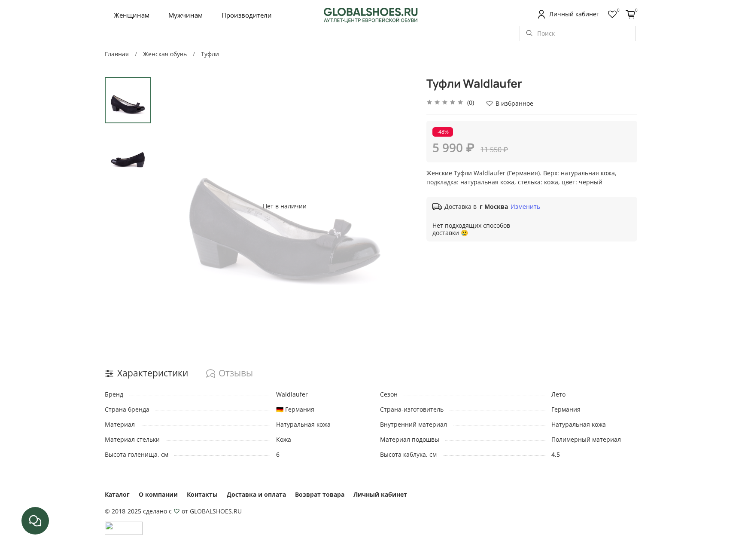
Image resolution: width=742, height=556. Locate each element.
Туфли (210, 54)
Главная (117, 54)
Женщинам (131, 15)
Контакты (202, 494)
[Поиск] (529, 33)
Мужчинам (185, 15)
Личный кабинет (380, 494)
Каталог (117, 494)
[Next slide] (398, 206)
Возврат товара (319, 494)
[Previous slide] (170, 206)
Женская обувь (165, 54)
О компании (158, 494)
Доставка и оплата (256, 494)
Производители (247, 15)
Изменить (525, 207)
